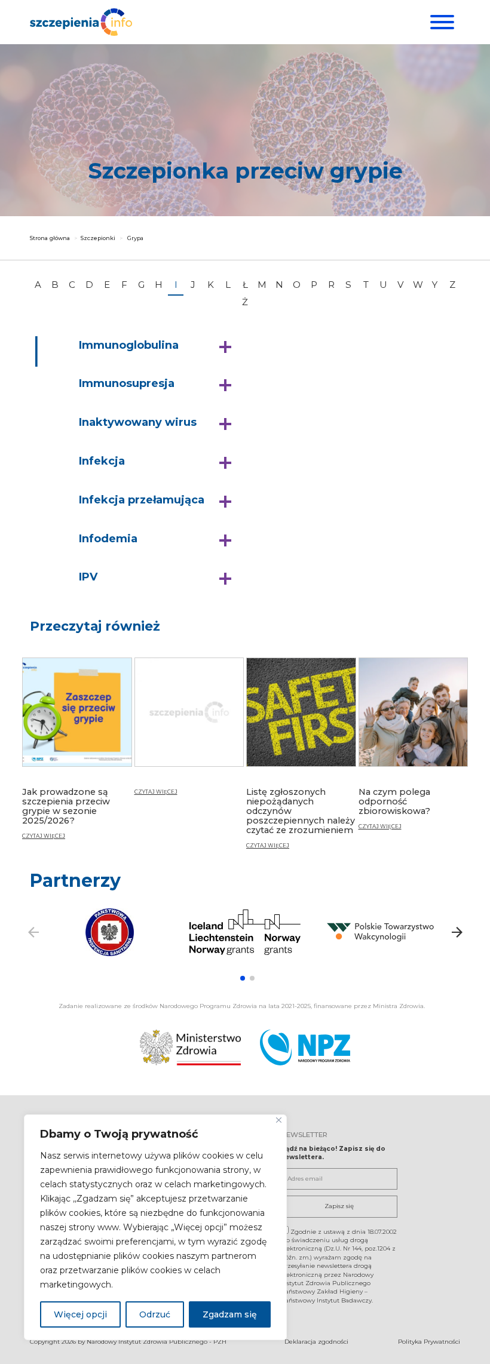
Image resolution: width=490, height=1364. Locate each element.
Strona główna (50, 238)
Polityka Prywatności (429, 1341)
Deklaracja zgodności (316, 1341)
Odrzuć (154, 1314)
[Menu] (440, 22)
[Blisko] (278, 1120)
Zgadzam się (230, 1314)
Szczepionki (98, 238)
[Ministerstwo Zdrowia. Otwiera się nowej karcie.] (190, 1047)
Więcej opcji (80, 1314)
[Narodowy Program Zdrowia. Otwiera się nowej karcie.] (305, 1047)
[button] (158, 346)
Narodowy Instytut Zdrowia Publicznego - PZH (156, 1341)
